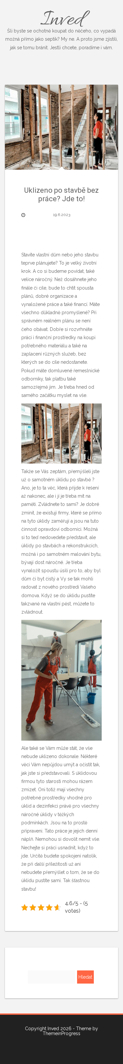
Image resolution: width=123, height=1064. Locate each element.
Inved (61, 28)
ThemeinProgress (61, 1033)
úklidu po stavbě (74, 479)
